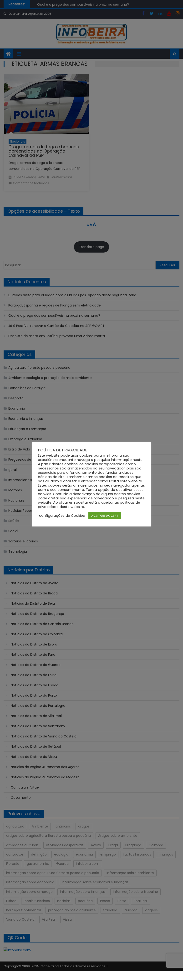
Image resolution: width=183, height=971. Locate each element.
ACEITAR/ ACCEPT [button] (104, 515)
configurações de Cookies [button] (62, 515)
